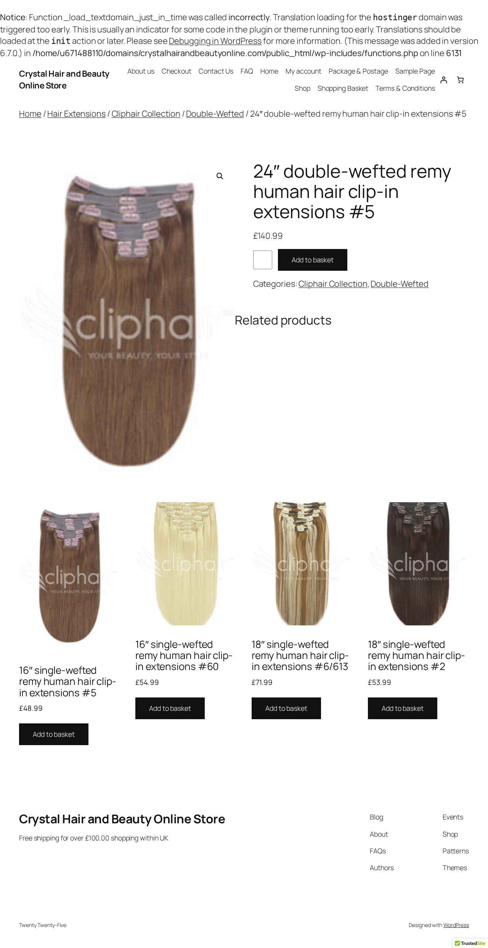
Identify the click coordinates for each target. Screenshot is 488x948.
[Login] (443, 79)
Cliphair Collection (146, 113)
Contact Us (216, 71)
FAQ (247, 71)
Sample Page (415, 71)
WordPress (456, 925)
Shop (302, 88)
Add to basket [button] (54, 734)
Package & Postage (358, 71)
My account (303, 71)
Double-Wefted (215, 113)
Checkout (176, 71)
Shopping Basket (343, 88)
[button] (220, 176)
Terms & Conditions (405, 88)
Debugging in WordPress (215, 41)
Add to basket (313, 259)
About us (140, 71)
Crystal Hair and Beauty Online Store (64, 79)
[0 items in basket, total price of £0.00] (460, 79)
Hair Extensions (76, 113)
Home (269, 71)
